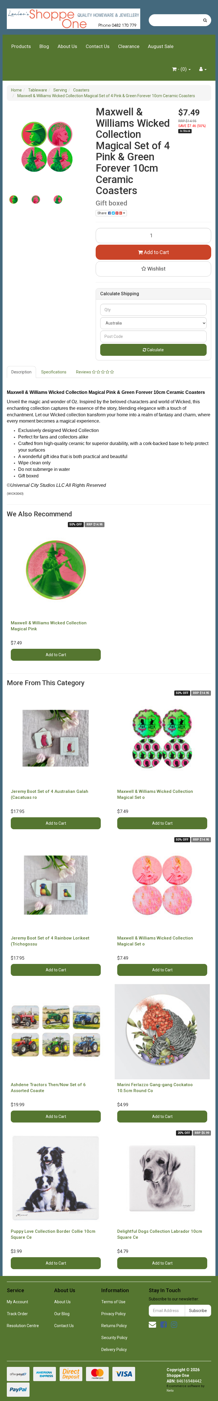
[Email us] (152, 1324)
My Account (17, 1302)
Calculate (155, 350)
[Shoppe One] (73, 17)
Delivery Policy (114, 1349)
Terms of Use (113, 1302)
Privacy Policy (113, 1313)
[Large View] (13, 199)
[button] (153, 269)
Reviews (84, 372)
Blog (44, 46)
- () (182, 69)
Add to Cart (156, 252)
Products (21, 46)
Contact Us (98, 46)
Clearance (128, 46)
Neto (170, 1390)
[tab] (22, 372)
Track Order (17, 1313)
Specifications (53, 372)
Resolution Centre (23, 1325)
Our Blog (62, 1313)
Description (21, 372)
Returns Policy (114, 1325)
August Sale (160, 46)
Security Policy (114, 1337)
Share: (102, 213)
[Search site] (205, 20)
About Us (67, 46)
